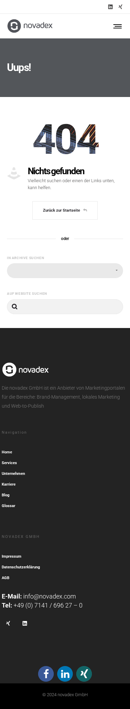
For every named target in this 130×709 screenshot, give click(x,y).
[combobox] (65, 270)
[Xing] (120, 6)
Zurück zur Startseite (61, 210)
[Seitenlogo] (30, 26)
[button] (46, 674)
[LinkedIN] (110, 6)
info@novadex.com (49, 596)
